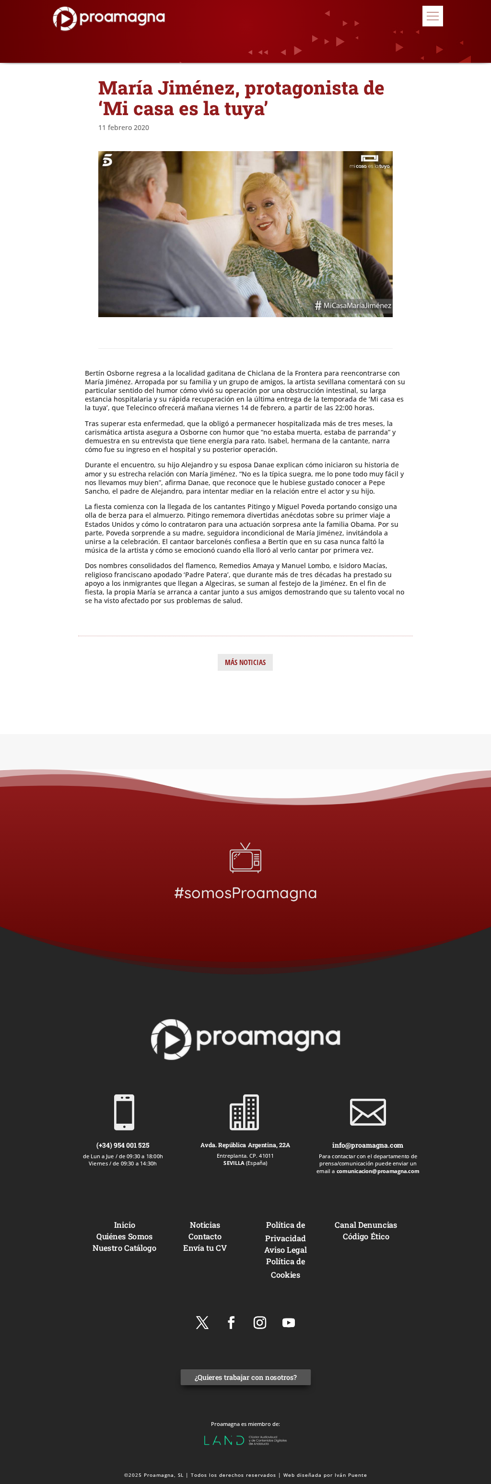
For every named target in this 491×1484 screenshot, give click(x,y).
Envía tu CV (205, 1247)
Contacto (205, 1236)
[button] (432, 16)
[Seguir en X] (202, 1322)
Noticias (205, 1225)
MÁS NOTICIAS (245, 662)
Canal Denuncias (366, 1225)
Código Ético (366, 1236)
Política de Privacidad (286, 1231)
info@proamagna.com (367, 1145)
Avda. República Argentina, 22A (245, 1145)
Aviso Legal (286, 1249)
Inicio (124, 1225)
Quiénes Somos (124, 1236)
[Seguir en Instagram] (259, 1322)
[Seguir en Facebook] (231, 1322)
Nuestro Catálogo (125, 1247)
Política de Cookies (286, 1267)
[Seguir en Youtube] (288, 1322)
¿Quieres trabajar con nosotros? (245, 1377)
